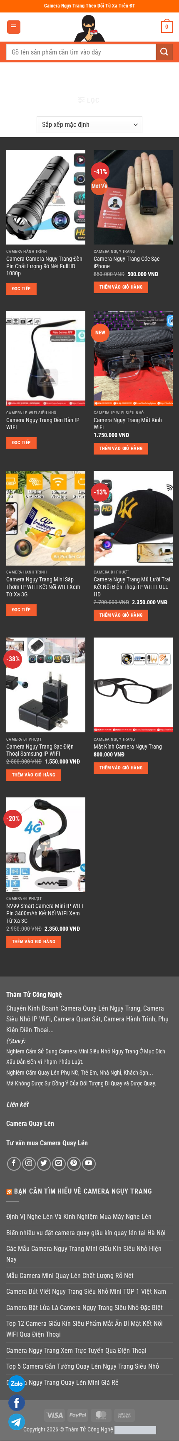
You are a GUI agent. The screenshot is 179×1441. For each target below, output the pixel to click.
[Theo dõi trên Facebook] (14, 1164)
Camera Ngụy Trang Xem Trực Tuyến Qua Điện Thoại (76, 1350)
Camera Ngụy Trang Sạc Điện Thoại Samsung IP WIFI (40, 750)
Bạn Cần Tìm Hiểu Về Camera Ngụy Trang (83, 1191)
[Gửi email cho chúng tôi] (59, 1164)
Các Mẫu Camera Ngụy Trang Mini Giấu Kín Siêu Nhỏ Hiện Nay (84, 1254)
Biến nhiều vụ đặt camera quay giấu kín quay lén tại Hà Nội (86, 1233)
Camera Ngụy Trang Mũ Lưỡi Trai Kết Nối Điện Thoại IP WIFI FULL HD (132, 586)
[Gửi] (164, 52)
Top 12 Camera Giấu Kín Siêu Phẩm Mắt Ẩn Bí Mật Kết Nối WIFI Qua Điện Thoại (84, 1329)
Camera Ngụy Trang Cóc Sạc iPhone (126, 262)
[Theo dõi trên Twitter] (44, 1164)
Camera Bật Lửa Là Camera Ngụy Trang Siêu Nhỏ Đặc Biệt (84, 1308)
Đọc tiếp (21, 289)
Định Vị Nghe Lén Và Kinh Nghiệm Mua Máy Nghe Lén (79, 1217)
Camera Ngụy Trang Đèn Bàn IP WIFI (43, 424)
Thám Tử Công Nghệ (89, 1429)
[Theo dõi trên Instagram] (29, 1164)
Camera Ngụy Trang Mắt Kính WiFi (128, 424)
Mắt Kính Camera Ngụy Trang (128, 746)
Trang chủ (24, 77)
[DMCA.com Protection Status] (135, 1429)
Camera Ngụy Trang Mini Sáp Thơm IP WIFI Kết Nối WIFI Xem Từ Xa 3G (43, 586)
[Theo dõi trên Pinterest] (74, 1164)
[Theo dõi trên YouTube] (89, 1164)
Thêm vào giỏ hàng (121, 287)
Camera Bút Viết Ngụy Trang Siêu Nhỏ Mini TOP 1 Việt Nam (86, 1291)
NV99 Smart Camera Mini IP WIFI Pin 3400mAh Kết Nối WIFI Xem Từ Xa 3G (44, 913)
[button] (13, 27)
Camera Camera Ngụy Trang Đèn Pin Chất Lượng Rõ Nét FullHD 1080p (44, 266)
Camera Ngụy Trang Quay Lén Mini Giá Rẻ (62, 1383)
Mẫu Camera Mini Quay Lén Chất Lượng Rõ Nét (70, 1276)
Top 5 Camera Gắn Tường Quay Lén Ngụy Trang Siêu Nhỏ (82, 1366)
